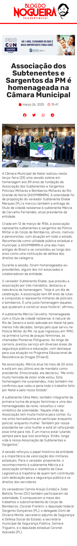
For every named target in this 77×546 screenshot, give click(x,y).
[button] (24, 115)
